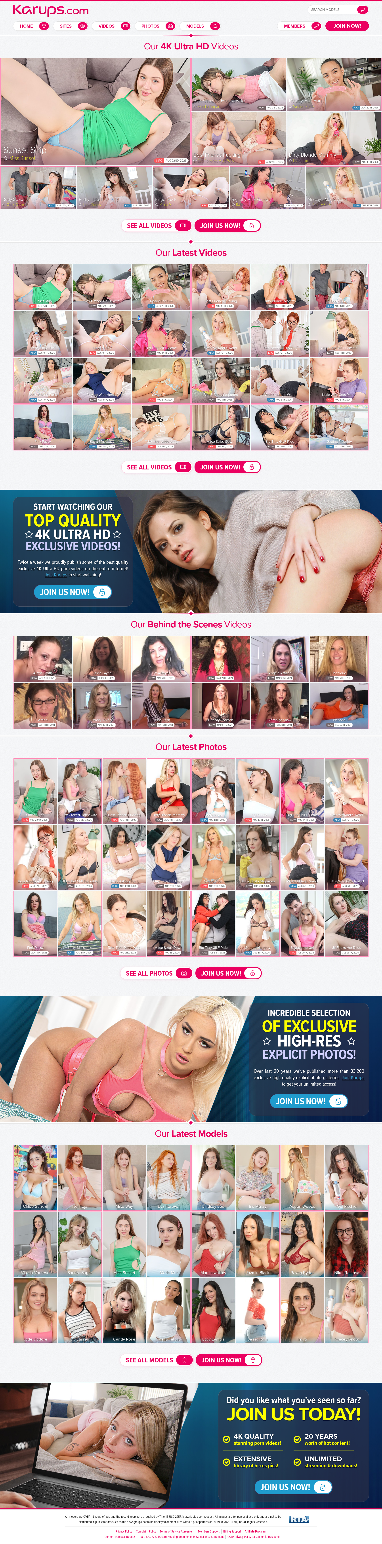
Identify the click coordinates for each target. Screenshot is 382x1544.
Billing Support (232, 1531)
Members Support (209, 1531)
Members (294, 26)
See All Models (149, 1360)
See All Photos (149, 973)
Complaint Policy (146, 1531)
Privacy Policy (124, 1531)
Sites (66, 26)
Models (195, 26)
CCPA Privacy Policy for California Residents (253, 1537)
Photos (150, 26)
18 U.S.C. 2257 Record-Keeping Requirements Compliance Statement (182, 1537)
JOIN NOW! (347, 26)
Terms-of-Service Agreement (177, 1531)
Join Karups (56, 575)
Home (26, 26)
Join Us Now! (220, 226)
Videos (107, 26)
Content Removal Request (120, 1537)
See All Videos (149, 226)
